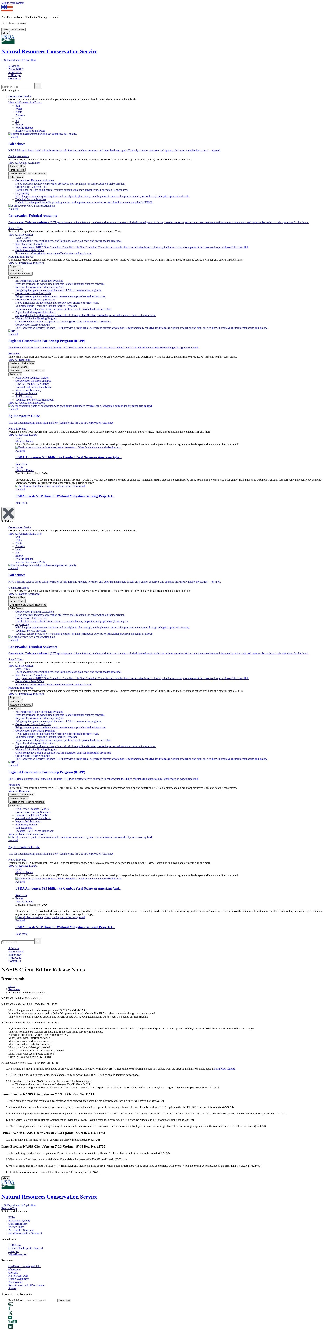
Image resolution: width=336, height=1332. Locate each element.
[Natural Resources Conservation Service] (168, 40)
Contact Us (14, 78)
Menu (5, 33)
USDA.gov (14, 75)
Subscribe (13, 65)
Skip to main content (12, 2)
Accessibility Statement (21, 1229)
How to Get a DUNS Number (32, 383)
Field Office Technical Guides (32, 377)
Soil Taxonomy (23, 396)
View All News (24, 441)
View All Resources (19, 359)
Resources (14, 353)
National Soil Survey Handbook (33, 387)
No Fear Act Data (18, 1275)
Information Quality (19, 1220)
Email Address (16, 1300)
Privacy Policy (16, 1226)
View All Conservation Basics (25, 102)
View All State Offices (20, 234)
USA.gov (13, 1251)
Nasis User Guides (224, 1068)
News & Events (17, 428)
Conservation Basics (19, 96)
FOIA (11, 1217)
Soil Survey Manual (26, 393)
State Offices (15, 228)
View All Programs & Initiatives (26, 262)
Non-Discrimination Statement (25, 1233)
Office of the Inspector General (25, 1248)
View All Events (24, 470)
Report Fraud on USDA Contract (26, 1285)
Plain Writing (15, 1281)
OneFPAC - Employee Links (24, 1266)
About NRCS (16, 69)
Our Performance (17, 1223)
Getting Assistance (18, 156)
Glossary (13, 1272)
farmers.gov (15, 72)
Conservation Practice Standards (33, 380)
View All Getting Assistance (24, 162)
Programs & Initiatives (20, 256)
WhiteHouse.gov (17, 1254)
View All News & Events (22, 434)
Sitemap (12, 1288)
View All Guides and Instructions (26, 402)
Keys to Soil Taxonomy (28, 390)
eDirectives (14, 1269)
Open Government (18, 1278)
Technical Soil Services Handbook (34, 399)
